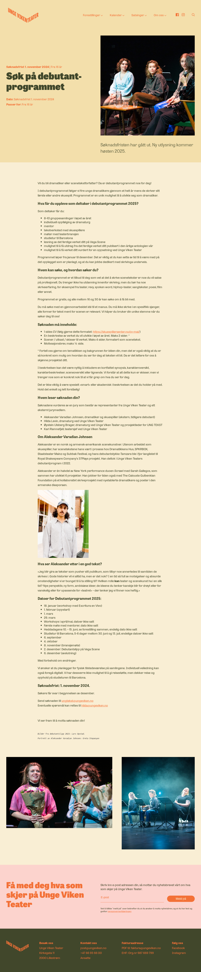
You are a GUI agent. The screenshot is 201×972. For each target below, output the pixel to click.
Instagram (179, 953)
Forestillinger (91, 15)
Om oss (159, 15)
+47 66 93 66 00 (91, 953)
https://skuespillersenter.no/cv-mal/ (116, 331)
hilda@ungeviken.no (94, 705)
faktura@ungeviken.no (146, 948)
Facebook (178, 948)
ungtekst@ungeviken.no (77, 701)
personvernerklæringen (119, 911)
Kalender (116, 15)
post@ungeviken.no (93, 948)
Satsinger (137, 15)
